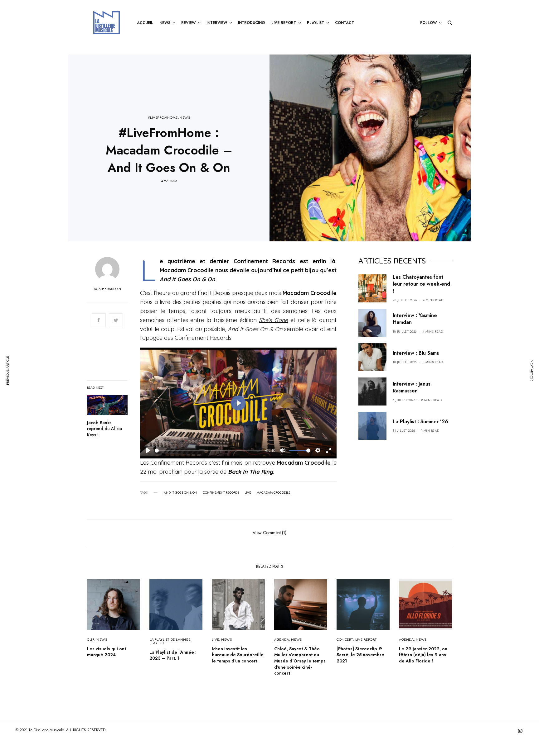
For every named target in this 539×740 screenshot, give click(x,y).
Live (248, 492)
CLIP (90, 639)
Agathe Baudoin (107, 289)
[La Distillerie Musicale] (106, 22)
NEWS (184, 117)
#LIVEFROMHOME (163, 117)
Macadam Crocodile (273, 492)
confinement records (221, 492)
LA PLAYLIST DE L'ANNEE (169, 639)
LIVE (215, 639)
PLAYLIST (156, 642)
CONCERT (345, 639)
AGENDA (281, 639)
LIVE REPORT (366, 639)
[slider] (208, 450)
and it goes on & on (180, 492)
